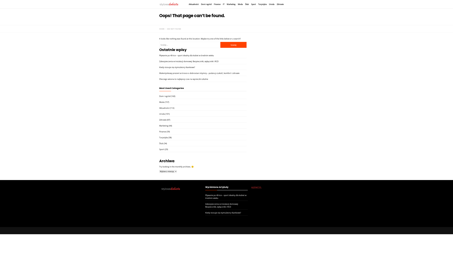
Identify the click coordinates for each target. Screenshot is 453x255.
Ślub (247, 4)
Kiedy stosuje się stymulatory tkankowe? (177, 67)
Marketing (231, 4)
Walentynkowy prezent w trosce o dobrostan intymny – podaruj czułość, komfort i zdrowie (199, 73)
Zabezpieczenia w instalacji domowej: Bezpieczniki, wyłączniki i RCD (189, 61)
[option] (66, 250)
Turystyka (262, 4)
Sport (253, 4)
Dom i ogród (206, 4)
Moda (240, 4)
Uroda (271, 4)
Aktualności (194, 4)
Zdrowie (280, 4)
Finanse (217, 4)
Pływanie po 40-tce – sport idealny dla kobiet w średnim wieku (186, 55)
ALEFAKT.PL (256, 187)
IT (223, 4)
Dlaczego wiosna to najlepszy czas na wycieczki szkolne (183, 79)
